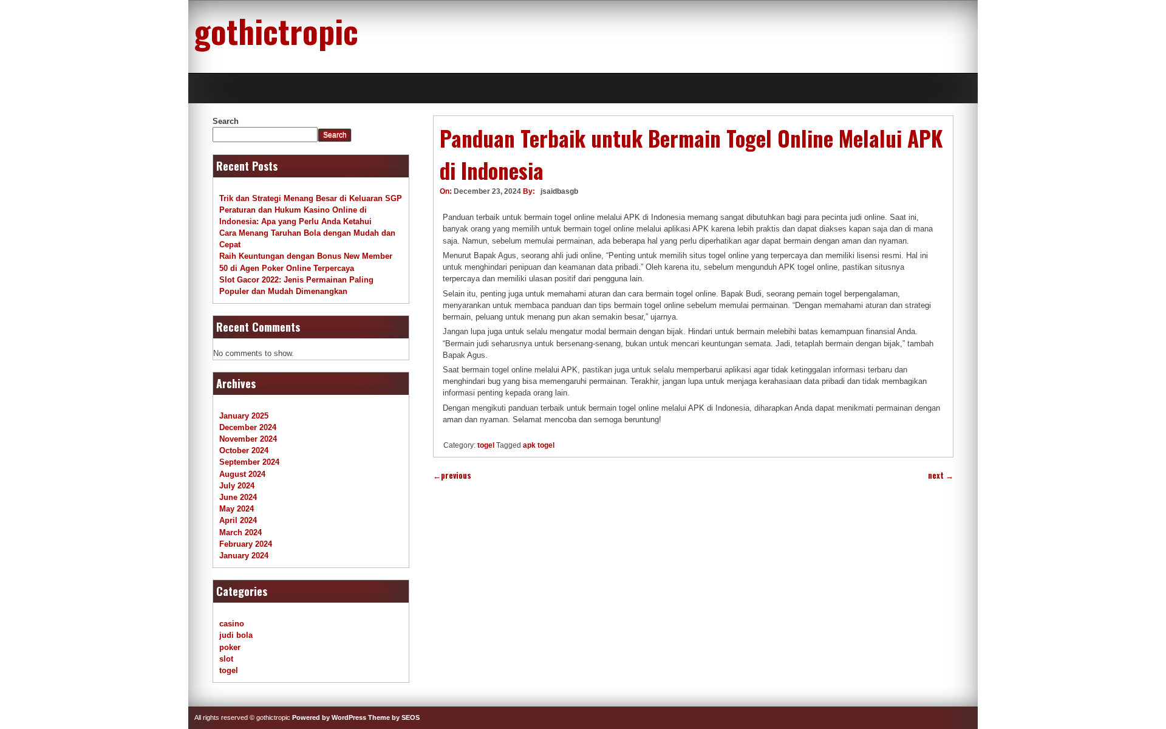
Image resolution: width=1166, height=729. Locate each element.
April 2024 (238, 520)
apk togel (538, 445)
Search (226, 121)
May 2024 (236, 508)
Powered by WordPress (329, 717)
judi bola (236, 635)
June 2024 (238, 497)
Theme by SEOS (394, 717)
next (940, 475)
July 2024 (236, 485)
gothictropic (276, 30)
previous (452, 475)
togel (485, 445)
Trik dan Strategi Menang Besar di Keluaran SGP (310, 198)
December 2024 (247, 427)
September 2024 (249, 462)
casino (231, 623)
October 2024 (243, 450)
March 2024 (240, 532)
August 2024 (242, 474)
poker (229, 647)
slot (226, 658)
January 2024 (243, 555)
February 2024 (245, 544)
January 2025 (243, 415)
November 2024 (248, 438)
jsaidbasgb (559, 191)
